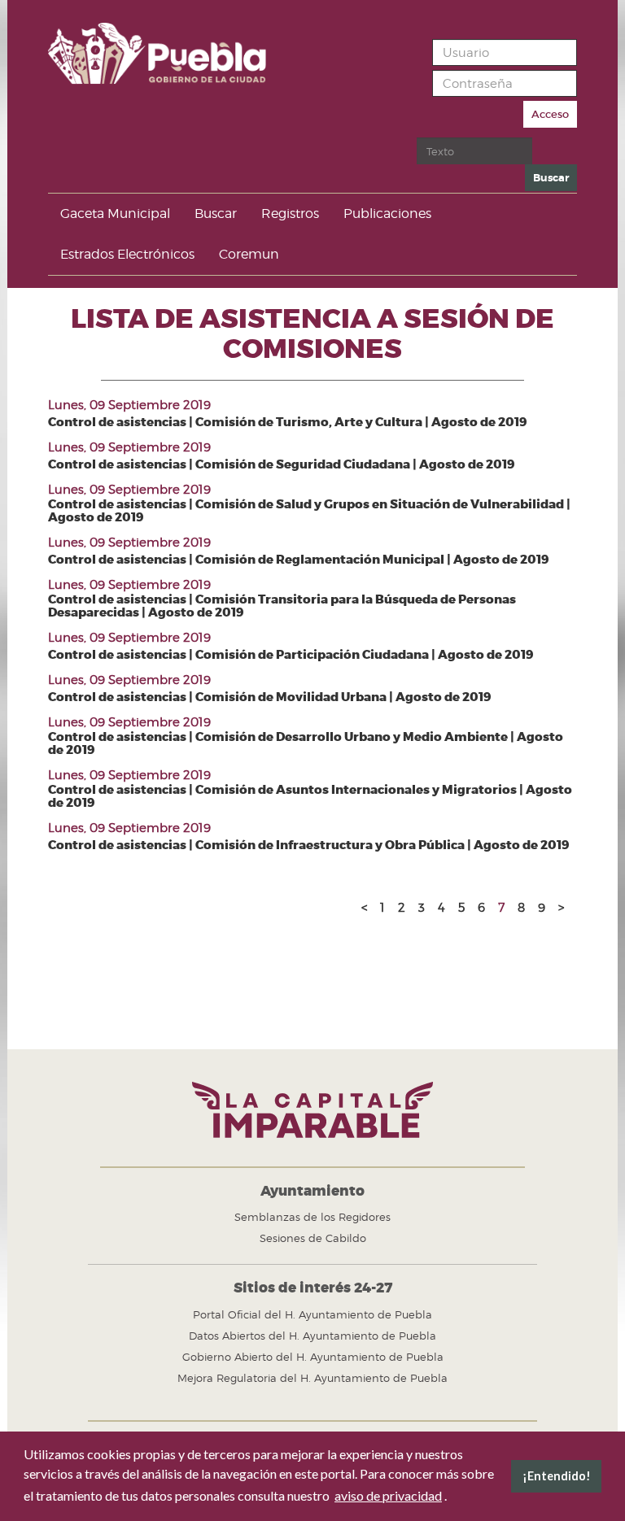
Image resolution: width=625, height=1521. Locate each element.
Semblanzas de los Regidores (312, 1216)
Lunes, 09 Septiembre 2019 (129, 405)
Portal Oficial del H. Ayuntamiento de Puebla (312, 1314)
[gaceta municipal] (169, 54)
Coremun (249, 254)
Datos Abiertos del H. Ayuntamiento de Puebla (312, 1335)
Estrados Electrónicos (127, 254)
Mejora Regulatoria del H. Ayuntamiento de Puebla (312, 1377)
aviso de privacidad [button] (388, 1495)
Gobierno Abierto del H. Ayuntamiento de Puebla (313, 1356)
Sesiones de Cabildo (313, 1237)
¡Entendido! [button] (556, 1476)
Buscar (551, 178)
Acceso (550, 114)
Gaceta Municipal (115, 213)
